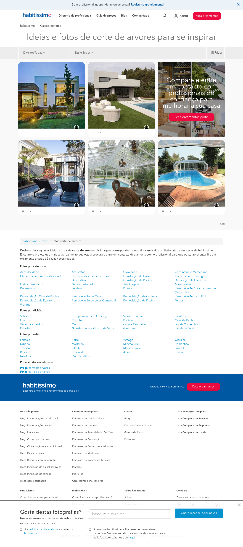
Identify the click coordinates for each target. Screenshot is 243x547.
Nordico (25, 356)
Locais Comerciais (187, 324)
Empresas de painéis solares (88, 418)
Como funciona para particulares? (39, 497)
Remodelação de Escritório (37, 300)
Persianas (78, 288)
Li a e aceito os (48, 531)
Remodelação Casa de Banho (39, 296)
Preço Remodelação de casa (36, 425)
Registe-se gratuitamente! (147, 4)
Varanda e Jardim (31, 324)
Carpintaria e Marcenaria (191, 272)
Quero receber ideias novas (199, 513)
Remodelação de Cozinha (140, 296)
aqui (132, 537)
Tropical (25, 348)
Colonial (77, 352)
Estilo (78, 52)
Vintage (128, 340)
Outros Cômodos (134, 324)
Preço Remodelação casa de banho (40, 418)
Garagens (129, 328)
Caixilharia (130, 272)
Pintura (127, 288)
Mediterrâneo (132, 348)
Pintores (76, 467)
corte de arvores (35, 368)
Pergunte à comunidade (138, 425)
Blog (127, 418)
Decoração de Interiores (190, 280)
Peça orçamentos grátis (191, 117)
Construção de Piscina (137, 280)
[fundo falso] (51, 173)
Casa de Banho (185, 320)
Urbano (25, 344)
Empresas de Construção (86, 439)
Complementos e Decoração (90, 316)
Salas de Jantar (133, 316)
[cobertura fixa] (121, 173)
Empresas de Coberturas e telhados (92, 446)
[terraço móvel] (121, 95)
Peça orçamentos (207, 16)
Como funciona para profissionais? (92, 497)
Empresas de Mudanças (85, 453)
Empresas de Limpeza (84, 425)
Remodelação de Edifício (191, 296)
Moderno (78, 344)
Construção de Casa (136, 276)
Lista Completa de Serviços (192, 418)
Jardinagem (131, 284)
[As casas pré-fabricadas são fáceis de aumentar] (51, 95)
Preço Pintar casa (29, 432)
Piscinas (128, 320)
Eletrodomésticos (31, 284)
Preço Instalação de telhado (36, 474)
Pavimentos (27, 288)
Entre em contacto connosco (192, 497)
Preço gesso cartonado (33, 481)
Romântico (182, 344)
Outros (76, 324)
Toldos (179, 300)
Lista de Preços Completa (191, 411)
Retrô (75, 340)
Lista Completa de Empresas (193, 425)
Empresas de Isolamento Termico (91, 460)
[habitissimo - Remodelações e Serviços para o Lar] (37, 16)
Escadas (25, 328)
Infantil (76, 348)
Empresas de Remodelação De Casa (92, 432)
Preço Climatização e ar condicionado (41, 446)
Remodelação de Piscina (139, 300)
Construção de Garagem (191, 276)
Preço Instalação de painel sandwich (40, 467)
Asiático (128, 352)
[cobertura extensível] (191, 173)
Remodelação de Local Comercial (94, 300)
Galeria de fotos (133, 432)
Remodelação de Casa (86, 296)
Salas (23, 316)
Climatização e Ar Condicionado (41, 276)
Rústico (25, 352)
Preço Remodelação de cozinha (38, 460)
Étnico (179, 352)
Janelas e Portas (185, 328)
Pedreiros (77, 474)
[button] (23, 133)
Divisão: (28, 52)
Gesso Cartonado (83, 284)
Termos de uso (33, 533)
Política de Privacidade (43, 529)
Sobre (127, 497)
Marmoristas (183, 284)
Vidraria (25, 304)
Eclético (25, 340)
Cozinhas (78, 320)
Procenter (129, 439)
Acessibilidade (29, 272)
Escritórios (181, 316)
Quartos (25, 320)
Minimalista (130, 344)
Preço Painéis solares (32, 453)
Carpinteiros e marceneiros (87, 481)
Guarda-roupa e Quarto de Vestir (93, 328)
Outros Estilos (81, 356)
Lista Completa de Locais (191, 432)
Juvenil (179, 348)
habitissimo (27, 26)
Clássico (180, 340)
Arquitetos (78, 272)
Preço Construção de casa (34, 439)
